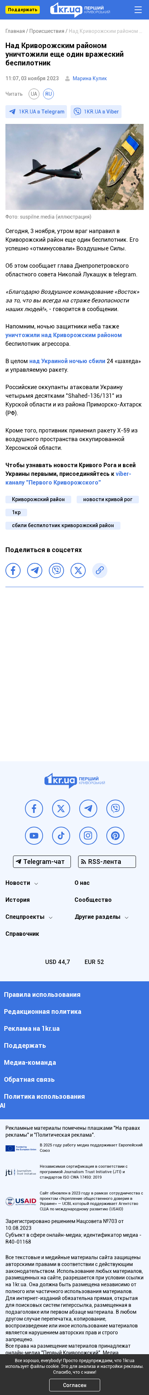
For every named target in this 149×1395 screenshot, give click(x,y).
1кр (16, 512)
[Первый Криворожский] (80, 10)
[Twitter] (78, 570)
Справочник (22, 933)
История (17, 899)
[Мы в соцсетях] (34, 809)
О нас (82, 882)
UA (34, 94)
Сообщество (93, 899)
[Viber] (56, 570)
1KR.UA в (41, 112)
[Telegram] (34, 570)
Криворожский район (38, 499)
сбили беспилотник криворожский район (63, 525)
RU (48, 94)
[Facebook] (13, 570)
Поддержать (22, 9)
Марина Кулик (90, 78)
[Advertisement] (74, 668)
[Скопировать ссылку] (99, 570)
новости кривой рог (107, 499)
